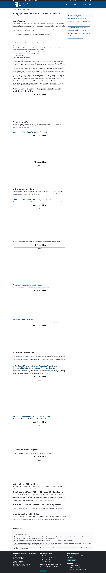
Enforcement (77, 5)
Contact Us (74, 0)
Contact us (87, 533)
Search (80, 0)
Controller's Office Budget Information (77, 569)
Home (14, 9)
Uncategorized (20, 9)
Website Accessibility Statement (49, 557)
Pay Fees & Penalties (88, 0)
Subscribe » (43, 571)
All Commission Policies (47, 559)
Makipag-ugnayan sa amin (19, 544)
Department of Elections (74, 567)
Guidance (60, 5)
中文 (36, 0)
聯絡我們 (56, 540)
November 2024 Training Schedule (75, 38)
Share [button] (16, 16)
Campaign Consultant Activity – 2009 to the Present (36, 9)
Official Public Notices (46, 561)
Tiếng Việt (31, 0)
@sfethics (25, 565)
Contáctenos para (22, 538)
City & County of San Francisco (75, 565)
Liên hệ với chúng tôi (79, 547)
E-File (90, 5)
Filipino (26, 0)
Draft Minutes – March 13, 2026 (74, 18)
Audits (84, 5)
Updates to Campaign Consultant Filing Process (78, 33)
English (16, 0)
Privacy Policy (45, 556)
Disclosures (68, 5)
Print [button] (20, 16)
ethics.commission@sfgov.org (23, 564)
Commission (52, 5)
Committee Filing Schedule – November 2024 (77, 21)
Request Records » (72, 560)
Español (21, 0)
